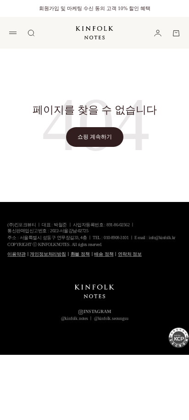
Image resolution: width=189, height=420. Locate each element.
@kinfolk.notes (74, 318)
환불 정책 (80, 254)
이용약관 (16, 254)
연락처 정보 (130, 254)
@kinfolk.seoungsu (111, 318)
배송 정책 (103, 254)
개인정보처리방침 (48, 254)
